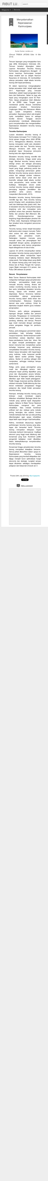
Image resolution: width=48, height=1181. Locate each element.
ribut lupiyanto (34, 475)
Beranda (17, 9)
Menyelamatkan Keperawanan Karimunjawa (25, 23)
